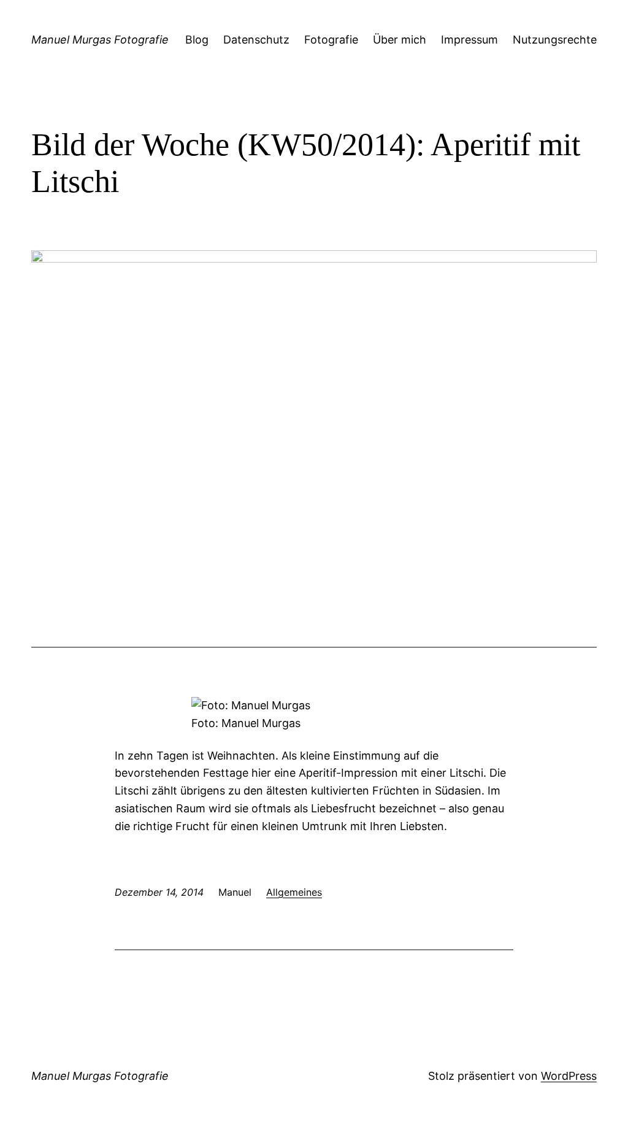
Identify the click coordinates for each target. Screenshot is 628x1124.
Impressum (469, 39)
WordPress (569, 1075)
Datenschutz (256, 39)
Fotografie (331, 39)
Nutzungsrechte (555, 39)
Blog (197, 39)
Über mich (399, 39)
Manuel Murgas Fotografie (100, 39)
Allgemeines (294, 892)
